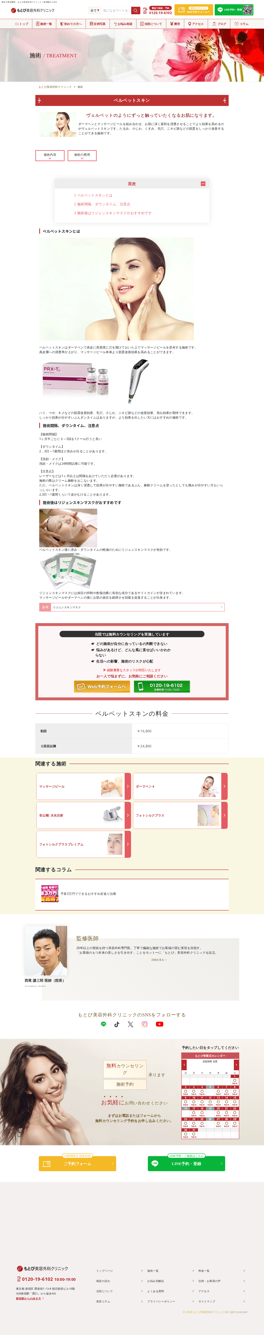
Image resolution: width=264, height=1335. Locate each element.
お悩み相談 (125, 24)
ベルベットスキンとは (93, 195)
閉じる (203, 183)
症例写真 (100, 24)
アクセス (198, 24)
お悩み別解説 (155, 1281)
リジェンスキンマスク (67, 607)
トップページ (104, 1270)
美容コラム (103, 1301)
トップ (23, 24)
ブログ (221, 24)
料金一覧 (204, 1270)
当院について (153, 24)
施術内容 (50, 154)
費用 (177, 24)
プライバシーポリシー (161, 1301)
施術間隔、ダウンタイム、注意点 (102, 204)
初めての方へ (73, 24)
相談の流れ (103, 1281)
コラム (244, 24)
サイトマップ (206, 1301)
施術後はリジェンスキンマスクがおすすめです (113, 213)
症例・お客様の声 (209, 1281)
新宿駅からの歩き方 (28, 1298)
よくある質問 (155, 1291)
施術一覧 (46, 24)
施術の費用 (82, 154)
